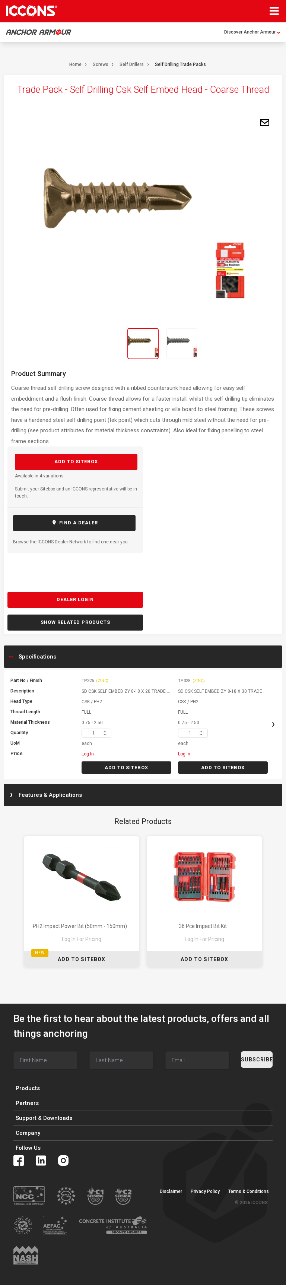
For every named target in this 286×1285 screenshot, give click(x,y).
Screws (100, 64)
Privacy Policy (205, 1191)
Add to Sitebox (76, 461)
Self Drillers (132, 64)
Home (75, 64)
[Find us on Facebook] (18, 1160)
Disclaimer (171, 1191)
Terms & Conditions (248, 1191)
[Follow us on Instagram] (63, 1160)
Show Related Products (75, 622)
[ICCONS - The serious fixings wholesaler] (31, 11)
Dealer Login (75, 599)
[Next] (230, 343)
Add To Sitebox (81, 959)
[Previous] (55, 343)
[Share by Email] (264, 123)
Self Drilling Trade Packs (180, 64)
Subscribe (256, 1060)
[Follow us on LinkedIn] (41, 1160)
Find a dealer (78, 522)
